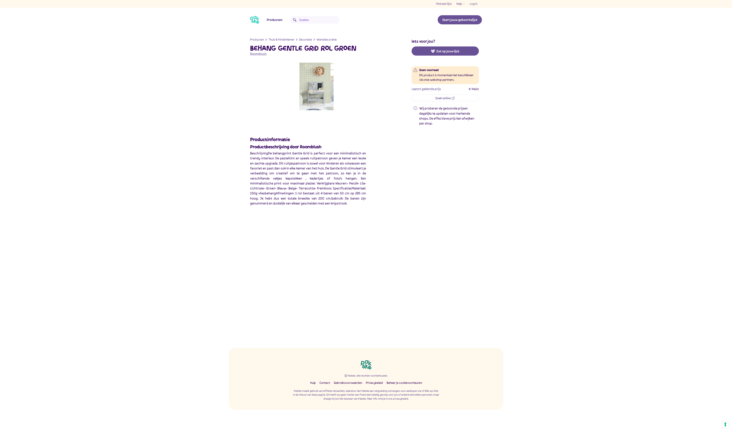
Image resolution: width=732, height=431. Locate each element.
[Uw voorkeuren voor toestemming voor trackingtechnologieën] (725, 424)
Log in (473, 4)
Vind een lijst (444, 4)
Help (459, 4)
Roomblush (258, 54)
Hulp (313, 383)
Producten (275, 20)
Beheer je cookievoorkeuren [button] (404, 383)
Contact (324, 383)
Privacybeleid (374, 383)
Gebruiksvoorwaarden (348, 383)
